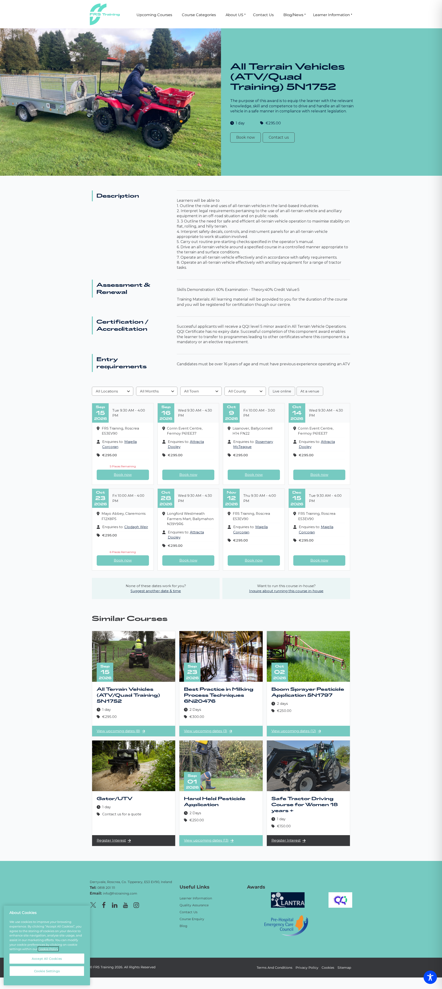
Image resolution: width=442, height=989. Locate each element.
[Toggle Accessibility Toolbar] (430, 977)
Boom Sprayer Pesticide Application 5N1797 (307, 692)
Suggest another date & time (156, 591)
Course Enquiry (192, 919)
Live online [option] (282, 391)
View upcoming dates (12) (293, 731)
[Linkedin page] (114, 904)
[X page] (93, 904)
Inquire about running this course (286, 591)
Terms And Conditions (274, 967)
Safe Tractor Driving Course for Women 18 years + (304, 805)
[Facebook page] (104, 904)
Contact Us (263, 14)
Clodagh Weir (136, 527)
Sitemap (344, 967)
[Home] (131, 875)
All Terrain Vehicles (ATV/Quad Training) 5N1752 (128, 695)
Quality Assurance (194, 905)
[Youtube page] (125, 904)
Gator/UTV (115, 799)
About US (234, 14)
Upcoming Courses (154, 14)
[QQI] (340, 899)
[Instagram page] (136, 904)
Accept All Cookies (47, 958)
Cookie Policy (48, 949)
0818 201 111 (106, 887)
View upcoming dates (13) (206, 840)
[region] (47, 945)
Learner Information (331, 14)
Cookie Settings (47, 971)
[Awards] (288, 899)
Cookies (328, 967)
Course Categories (199, 14)
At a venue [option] (309, 391)
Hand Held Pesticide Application (214, 802)
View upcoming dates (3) (205, 731)
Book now (245, 137)
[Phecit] (286, 925)
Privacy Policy (307, 967)
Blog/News (293, 14)
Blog (183, 926)
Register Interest (111, 840)
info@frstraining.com (120, 893)
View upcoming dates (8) (118, 731)
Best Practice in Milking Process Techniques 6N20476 (218, 695)
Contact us (279, 137)
